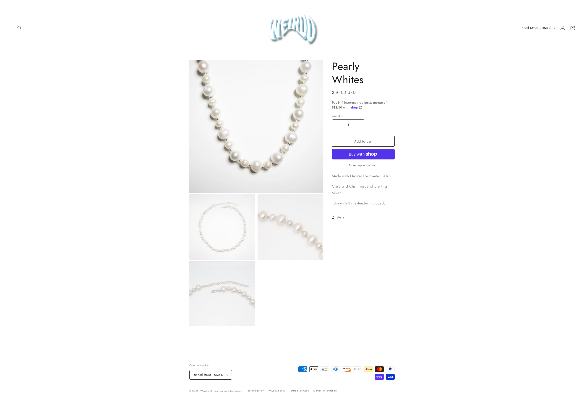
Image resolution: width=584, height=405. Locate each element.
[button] (20, 28)
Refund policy (256, 390)
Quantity (337, 116)
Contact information (325, 390)
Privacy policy (277, 390)
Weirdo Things (209, 391)
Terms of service (299, 390)
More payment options (363, 165)
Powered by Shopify (231, 391)
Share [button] (340, 217)
